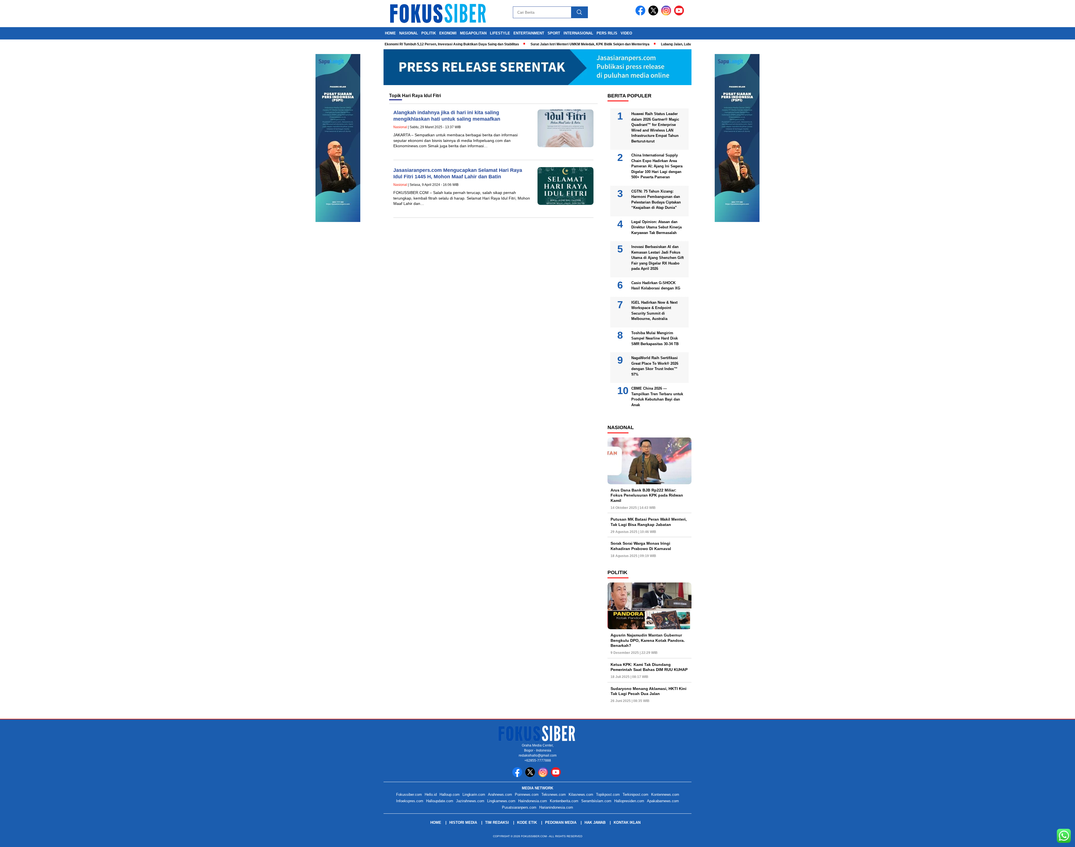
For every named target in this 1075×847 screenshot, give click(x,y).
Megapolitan (473, 33)
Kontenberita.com (564, 801)
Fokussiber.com (409, 794)
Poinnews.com (527, 794)
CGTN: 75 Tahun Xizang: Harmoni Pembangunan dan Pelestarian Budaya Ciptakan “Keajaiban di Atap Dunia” (656, 199)
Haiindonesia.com (532, 801)
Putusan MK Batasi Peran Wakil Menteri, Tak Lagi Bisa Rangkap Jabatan (649, 522)
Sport (554, 33)
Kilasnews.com (581, 794)
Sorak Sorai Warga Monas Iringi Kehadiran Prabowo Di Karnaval (641, 546)
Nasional (408, 33)
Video (626, 33)
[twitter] (654, 14)
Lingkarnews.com (501, 801)
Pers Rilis (607, 33)
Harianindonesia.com (556, 807)
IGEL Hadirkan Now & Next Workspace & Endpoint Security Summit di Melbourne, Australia (654, 310)
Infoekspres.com (409, 801)
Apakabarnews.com (663, 801)
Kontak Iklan (627, 822)
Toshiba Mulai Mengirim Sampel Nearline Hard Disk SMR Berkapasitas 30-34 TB (655, 338)
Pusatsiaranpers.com (519, 807)
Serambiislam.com (596, 801)
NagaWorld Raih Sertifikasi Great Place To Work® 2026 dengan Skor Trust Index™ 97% (654, 366)
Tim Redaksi (497, 822)
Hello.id (431, 794)
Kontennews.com (665, 794)
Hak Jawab (595, 822)
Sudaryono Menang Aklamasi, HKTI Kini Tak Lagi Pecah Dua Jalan (648, 691)
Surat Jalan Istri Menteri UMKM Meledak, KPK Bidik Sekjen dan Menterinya (565, 44)
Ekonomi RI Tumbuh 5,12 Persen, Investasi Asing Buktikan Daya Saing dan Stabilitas (428, 44)
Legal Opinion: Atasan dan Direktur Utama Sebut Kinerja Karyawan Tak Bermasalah (656, 227)
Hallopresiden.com (629, 801)
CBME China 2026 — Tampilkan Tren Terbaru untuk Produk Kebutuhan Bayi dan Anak (657, 397)
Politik (428, 33)
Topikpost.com (608, 794)
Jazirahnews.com (470, 801)
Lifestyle (500, 33)
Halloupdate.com (439, 801)
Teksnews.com (553, 794)
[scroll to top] (1038, 838)
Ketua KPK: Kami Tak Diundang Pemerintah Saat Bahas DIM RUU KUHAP (649, 667)
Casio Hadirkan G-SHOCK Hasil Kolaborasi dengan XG (655, 286)
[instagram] (667, 14)
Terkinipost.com (635, 794)
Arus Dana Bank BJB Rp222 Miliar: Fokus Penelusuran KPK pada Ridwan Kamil (647, 495)
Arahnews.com (500, 794)
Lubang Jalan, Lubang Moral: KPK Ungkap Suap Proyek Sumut (686, 44)
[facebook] (641, 14)
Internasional (578, 33)
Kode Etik (527, 822)
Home (390, 33)
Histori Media (463, 822)
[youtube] (680, 14)
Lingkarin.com (473, 794)
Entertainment (528, 33)
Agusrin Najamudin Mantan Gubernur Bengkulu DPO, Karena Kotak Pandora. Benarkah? (648, 640)
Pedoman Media (560, 822)
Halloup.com (450, 794)
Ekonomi (448, 33)
